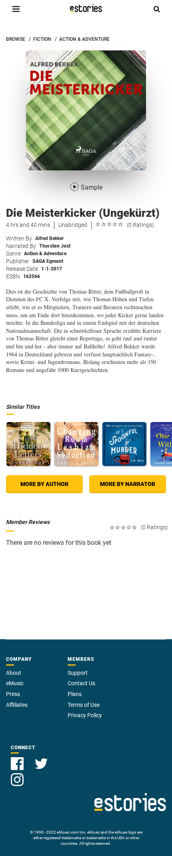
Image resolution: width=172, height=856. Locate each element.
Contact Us (81, 683)
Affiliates (17, 705)
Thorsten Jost (54, 246)
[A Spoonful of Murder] (124, 444)
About (13, 673)
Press (13, 694)
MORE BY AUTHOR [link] (44, 484)
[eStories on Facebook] (18, 759)
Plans (75, 694)
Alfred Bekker (49, 238)
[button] (16, 9)
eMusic (15, 683)
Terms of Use (84, 705)
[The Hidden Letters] (28, 444)
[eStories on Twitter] (41, 759)
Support (78, 673)
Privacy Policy (85, 715)
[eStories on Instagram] (17, 775)
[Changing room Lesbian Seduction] (76, 444)
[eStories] (86, 8)
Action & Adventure (45, 253)
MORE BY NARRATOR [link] (127, 484)
